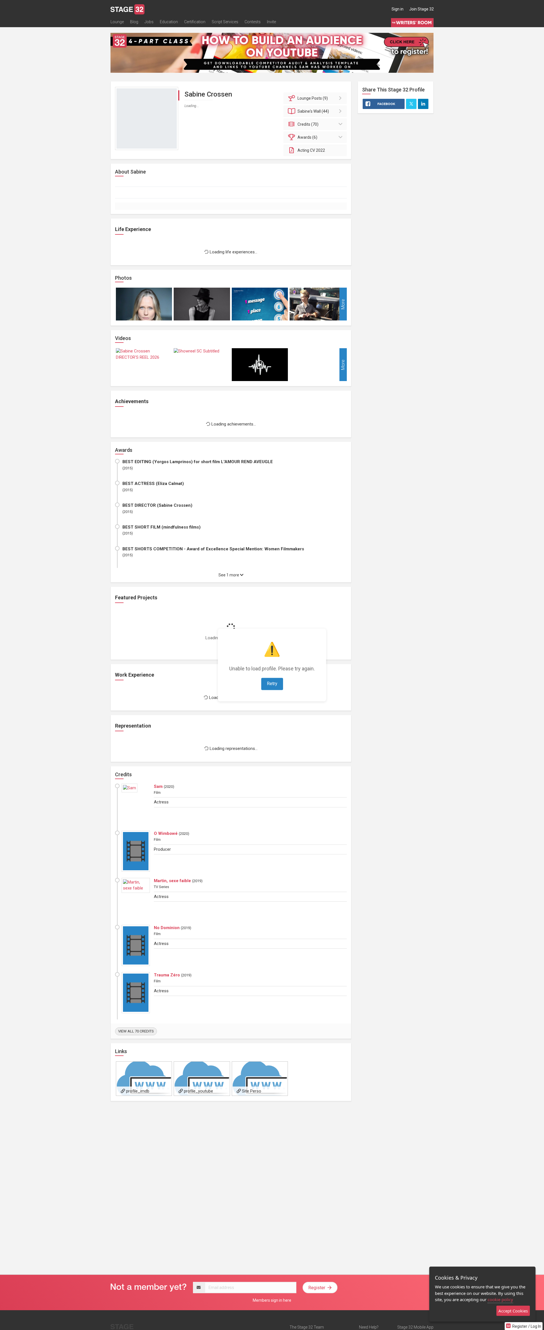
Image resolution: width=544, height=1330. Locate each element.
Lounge (117, 22)
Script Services (225, 22)
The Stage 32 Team (307, 1327)
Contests (253, 22)
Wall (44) (313, 111)
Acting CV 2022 (311, 150)
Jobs (149, 22)
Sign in (397, 9)
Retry (272, 684)
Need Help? (369, 1327)
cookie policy (500, 1299)
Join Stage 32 (421, 9)
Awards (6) (307, 137)
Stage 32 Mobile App (415, 1327)
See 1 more (229, 575)
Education (169, 22)
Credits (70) (308, 124)
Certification (194, 22)
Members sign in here (272, 1300)
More (343, 304)
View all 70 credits (136, 1031)
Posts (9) (313, 98)
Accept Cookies (513, 1311)
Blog (134, 22)
